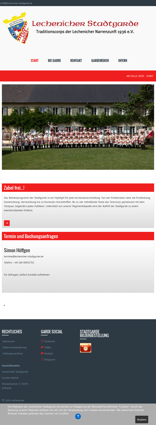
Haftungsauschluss (13, 353)
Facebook (49, 341)
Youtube (48, 353)
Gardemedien (100, 60)
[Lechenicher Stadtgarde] (69, 29)
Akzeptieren (141, 419)
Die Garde (54, 60)
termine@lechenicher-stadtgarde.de (23, 256)
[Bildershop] (85, 347)
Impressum (9, 341)
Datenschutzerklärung (14, 347)
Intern (122, 60)
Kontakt (76, 60)
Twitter (47, 347)
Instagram (49, 359)
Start (34, 60)
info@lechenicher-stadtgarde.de (16, 3)
